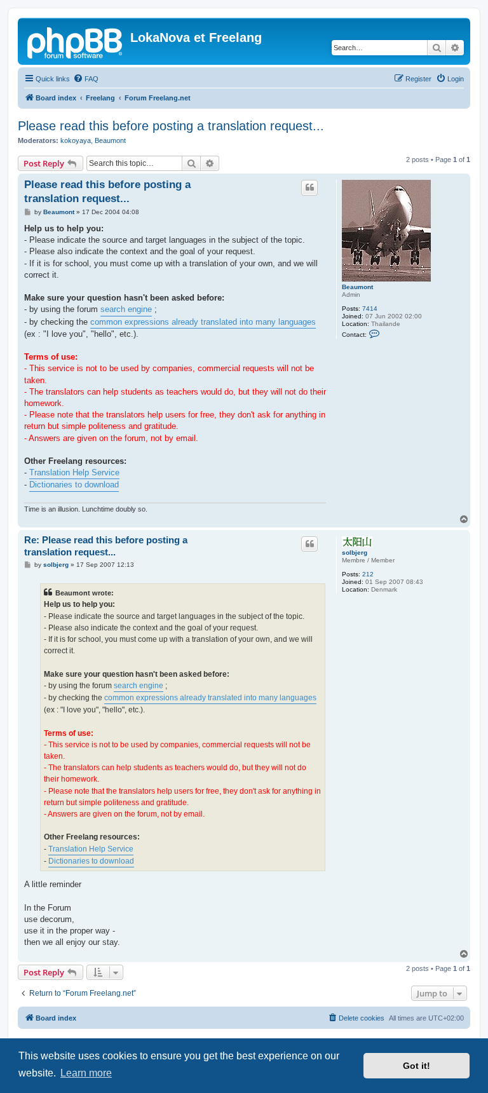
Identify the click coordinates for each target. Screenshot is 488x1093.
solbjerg (354, 552)
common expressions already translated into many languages (203, 322)
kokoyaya (75, 140)
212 (368, 574)
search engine (126, 309)
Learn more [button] (86, 1073)
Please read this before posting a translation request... (171, 126)
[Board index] (75, 41)
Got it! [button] (416, 1066)
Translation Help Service (74, 472)
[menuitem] (85, 78)
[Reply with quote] (309, 187)
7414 (369, 308)
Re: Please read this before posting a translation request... (105, 545)
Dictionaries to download (74, 484)
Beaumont (110, 140)
